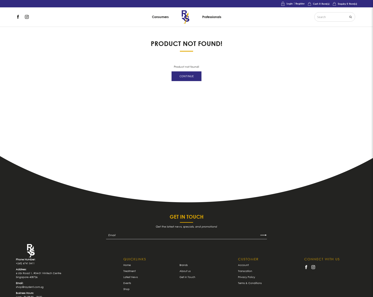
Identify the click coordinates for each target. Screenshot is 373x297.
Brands (184, 265)
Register (300, 3)
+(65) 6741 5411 (25, 263)
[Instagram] (27, 16)
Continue (187, 76)
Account (243, 265)
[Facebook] (18, 16)
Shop (126, 289)
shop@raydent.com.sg (30, 286)
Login (290, 3)
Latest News (130, 277)
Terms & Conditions (250, 283)
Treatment (129, 271)
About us (185, 271)
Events (127, 283)
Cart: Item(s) (320, 3)
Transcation (245, 271)
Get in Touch (187, 277)
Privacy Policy (246, 277)
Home (127, 265)
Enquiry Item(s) (347, 3)
